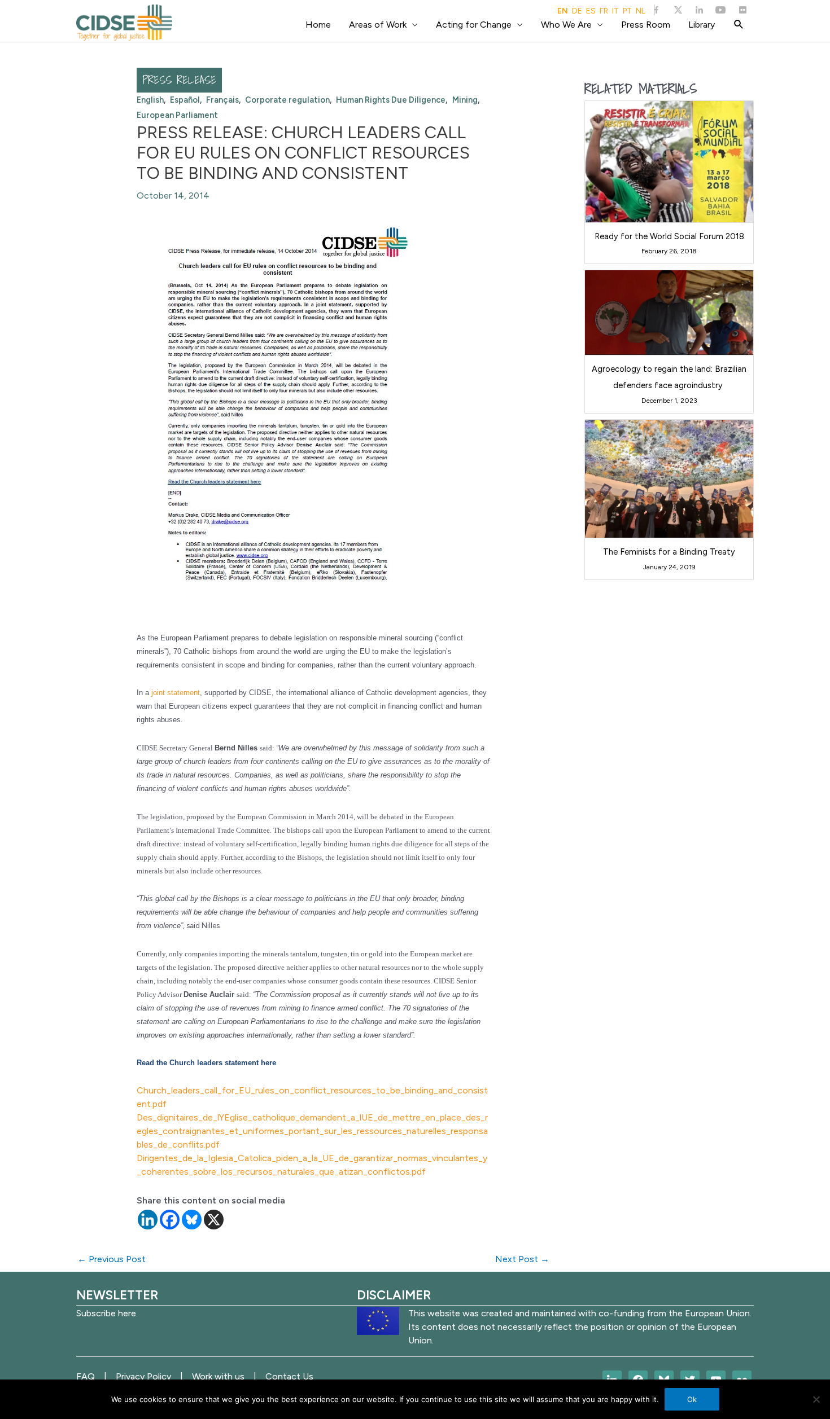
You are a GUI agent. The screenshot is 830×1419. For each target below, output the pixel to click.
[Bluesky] (192, 1219)
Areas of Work (378, 24)
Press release (179, 80)
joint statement (175, 692)
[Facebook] (170, 1219)
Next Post (522, 1259)
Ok (692, 1399)
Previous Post (111, 1259)
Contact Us (289, 1376)
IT (615, 11)
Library (701, 24)
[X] (214, 1219)
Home (318, 24)
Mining (465, 100)
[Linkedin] (148, 1219)
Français (222, 100)
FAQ (85, 1376)
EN (562, 11)
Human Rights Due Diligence (390, 100)
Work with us (218, 1376)
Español (185, 100)
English (150, 100)
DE (577, 11)
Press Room (645, 24)
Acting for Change (474, 24)
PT (627, 11)
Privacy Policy (143, 1376)
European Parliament (177, 115)
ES (591, 11)
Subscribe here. (107, 1313)
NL (640, 11)
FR (604, 11)
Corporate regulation (287, 100)
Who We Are (566, 24)
